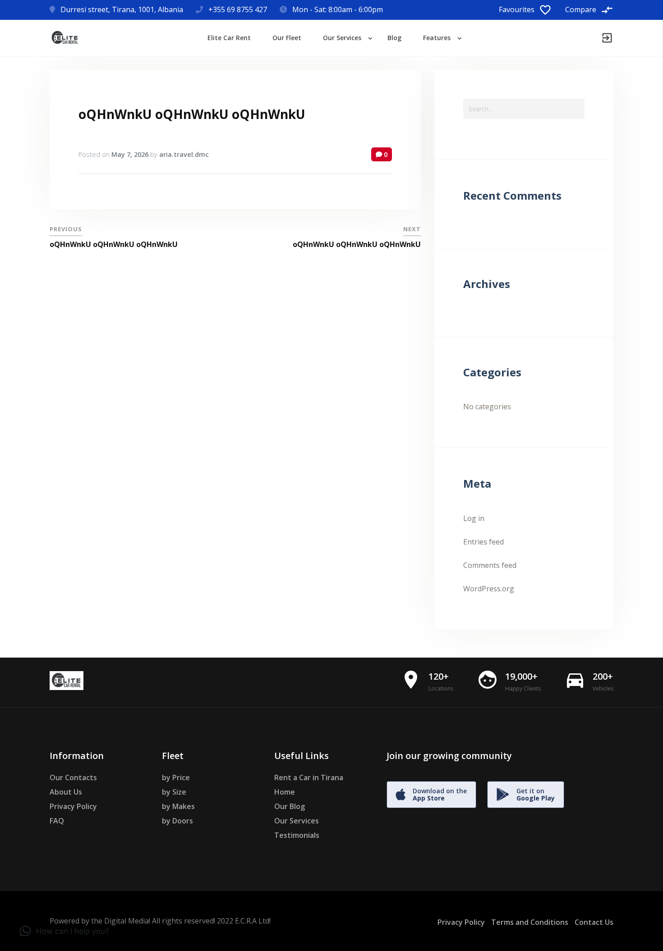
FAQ (57, 821)
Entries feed (483, 542)
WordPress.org (488, 589)
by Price (176, 777)
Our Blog (289, 806)
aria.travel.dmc (184, 154)
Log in (473, 518)
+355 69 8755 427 (237, 9)
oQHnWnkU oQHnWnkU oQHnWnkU (191, 114)
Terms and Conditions (529, 922)
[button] (64, 931)
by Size (174, 792)
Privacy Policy (73, 806)
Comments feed (489, 565)
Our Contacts (73, 777)
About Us (66, 792)
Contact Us (594, 922)
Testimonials (296, 835)
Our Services (296, 821)
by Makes (178, 806)
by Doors (177, 821)
